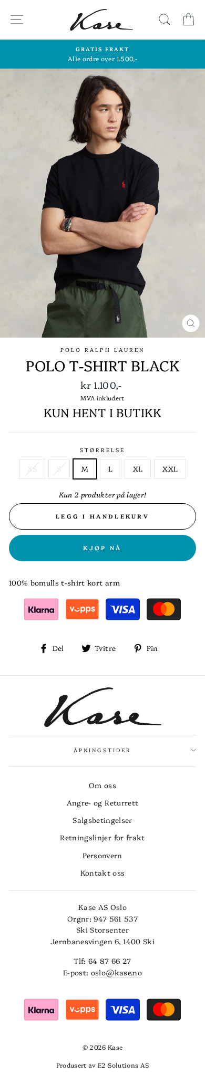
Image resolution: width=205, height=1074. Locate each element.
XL (138, 468)
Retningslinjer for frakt (102, 837)
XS (32, 468)
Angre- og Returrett (102, 802)
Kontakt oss (102, 872)
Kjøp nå (102, 548)
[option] (102, 54)
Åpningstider (103, 750)
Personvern (102, 855)
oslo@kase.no (116, 972)
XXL (170, 468)
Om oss (102, 785)
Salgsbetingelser (102, 819)
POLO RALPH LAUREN (102, 349)
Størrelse (103, 450)
